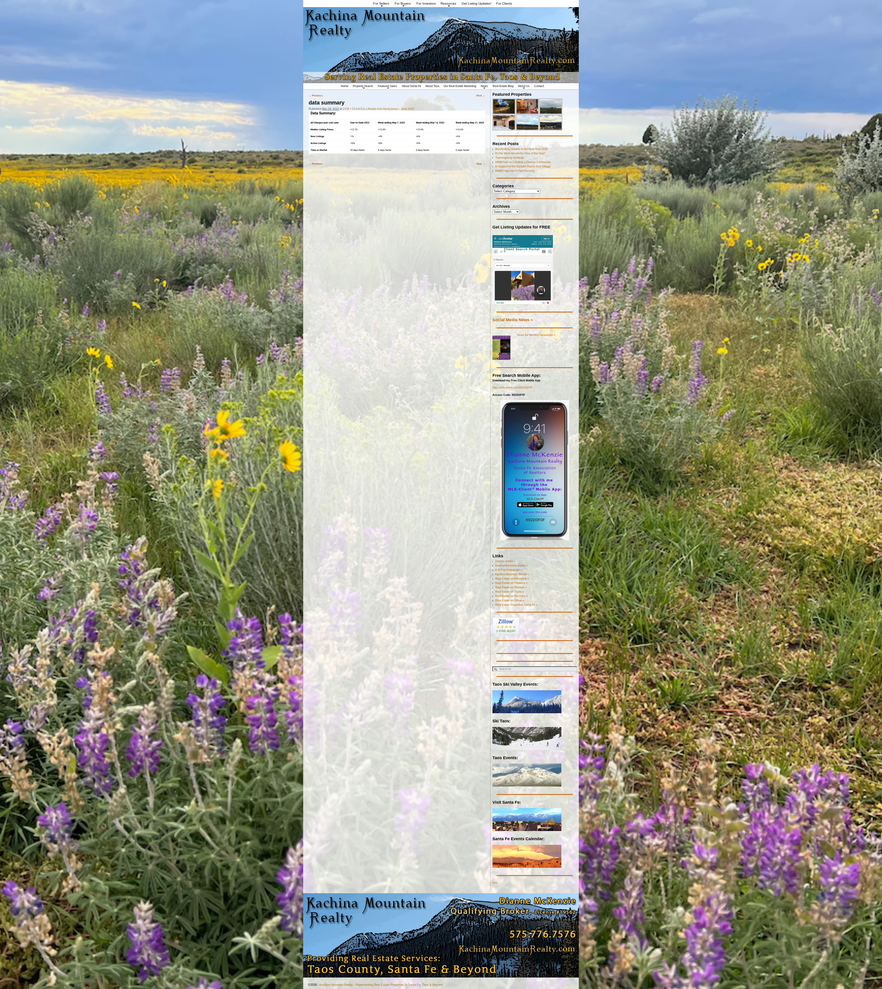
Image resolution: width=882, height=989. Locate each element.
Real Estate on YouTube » (511, 596)
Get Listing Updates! (476, 3)
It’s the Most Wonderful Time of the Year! (520, 153)
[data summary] (397, 134)
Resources (448, 3)
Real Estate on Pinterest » (511, 583)
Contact (539, 86)
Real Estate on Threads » (511, 587)
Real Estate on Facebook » (512, 578)
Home (344, 86)
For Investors (426, 3)
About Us (523, 86)
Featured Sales (387, 86)
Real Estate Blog (503, 86)
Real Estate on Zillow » (509, 600)
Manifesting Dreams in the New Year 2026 (521, 149)
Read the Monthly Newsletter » (536, 335)
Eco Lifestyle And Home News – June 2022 (387, 108)
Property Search (363, 86)
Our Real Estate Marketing (460, 86)
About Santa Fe (411, 86)
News (484, 86)
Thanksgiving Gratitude (509, 157)
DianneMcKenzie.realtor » (511, 565)
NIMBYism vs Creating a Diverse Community (523, 162)
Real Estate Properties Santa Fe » (516, 604)
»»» (494, 882)
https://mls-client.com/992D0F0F (512, 387)
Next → (480, 95)
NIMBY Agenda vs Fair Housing (514, 170)
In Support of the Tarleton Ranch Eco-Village (523, 166)
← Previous (315, 95)
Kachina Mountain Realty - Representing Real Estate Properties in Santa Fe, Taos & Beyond (381, 984)
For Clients (504, 3)
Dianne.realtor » (505, 561)
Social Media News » (512, 319)
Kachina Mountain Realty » (512, 574)
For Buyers (403, 3)
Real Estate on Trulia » (509, 591)
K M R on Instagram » (508, 570)
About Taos (432, 86)
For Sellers (381, 3)
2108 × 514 (350, 108)
